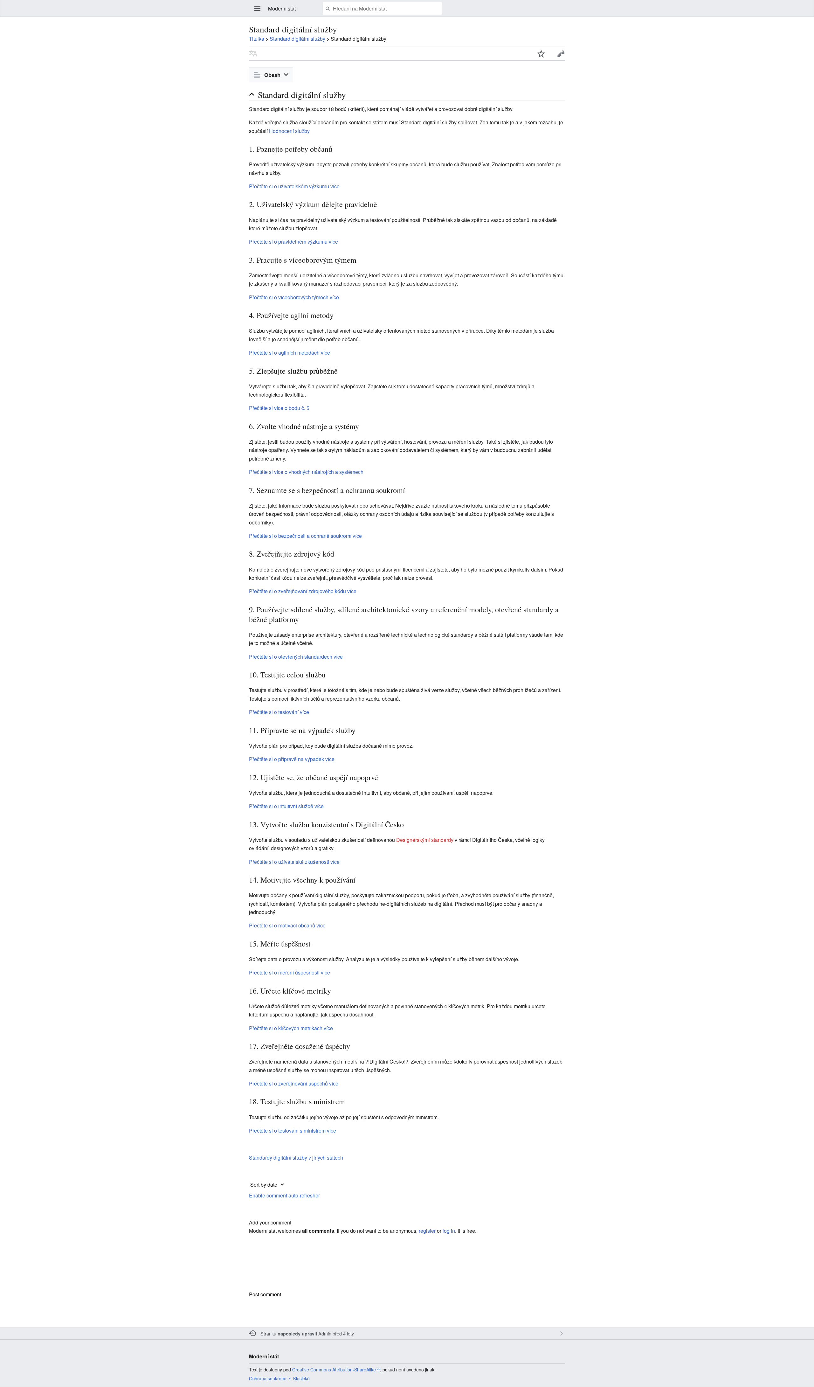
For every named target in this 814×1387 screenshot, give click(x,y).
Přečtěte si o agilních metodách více (289, 352)
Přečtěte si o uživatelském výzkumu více (294, 186)
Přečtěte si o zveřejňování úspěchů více (293, 1083)
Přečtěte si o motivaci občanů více (287, 925)
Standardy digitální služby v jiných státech (296, 1157)
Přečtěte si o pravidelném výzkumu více (293, 241)
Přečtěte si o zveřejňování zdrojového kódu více (302, 591)
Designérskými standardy (424, 839)
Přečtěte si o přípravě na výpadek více (292, 759)
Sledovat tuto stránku (541, 53)
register (427, 1230)
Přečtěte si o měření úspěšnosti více (289, 972)
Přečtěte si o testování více (279, 712)
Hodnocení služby (289, 131)
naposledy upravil (297, 1333)
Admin (324, 1333)
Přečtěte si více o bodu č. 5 (279, 408)
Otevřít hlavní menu (257, 8)
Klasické (301, 1378)
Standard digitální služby (297, 38)
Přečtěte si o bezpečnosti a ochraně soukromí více (305, 535)
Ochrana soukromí (267, 1378)
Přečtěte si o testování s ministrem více (292, 1130)
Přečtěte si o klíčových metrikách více (291, 1028)
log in (449, 1230)
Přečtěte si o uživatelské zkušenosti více (294, 861)
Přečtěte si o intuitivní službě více (286, 806)
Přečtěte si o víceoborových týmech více (294, 297)
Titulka (256, 38)
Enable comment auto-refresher (284, 1195)
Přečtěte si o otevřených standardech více (296, 656)
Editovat (561, 53)
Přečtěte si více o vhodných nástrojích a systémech (306, 471)
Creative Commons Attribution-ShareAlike (334, 1369)
